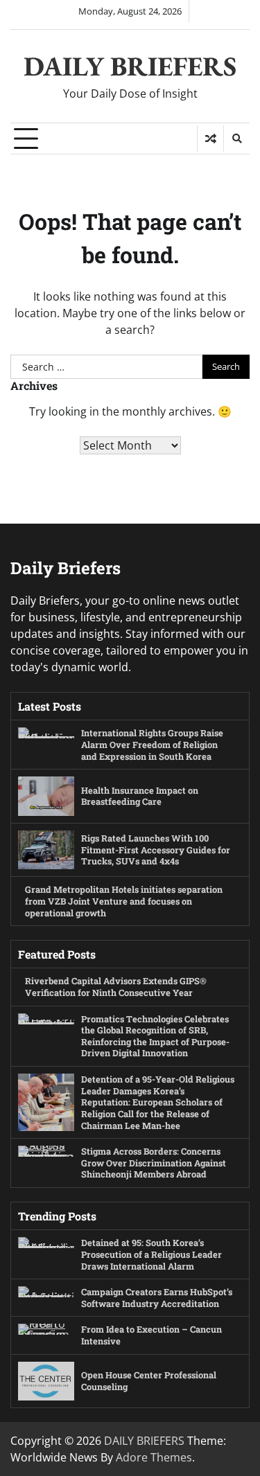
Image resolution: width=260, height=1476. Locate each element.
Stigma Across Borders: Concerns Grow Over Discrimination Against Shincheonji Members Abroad (153, 1163)
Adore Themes (154, 1457)
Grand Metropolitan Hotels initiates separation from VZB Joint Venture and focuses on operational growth (124, 901)
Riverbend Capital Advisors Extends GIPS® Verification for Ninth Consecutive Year (116, 986)
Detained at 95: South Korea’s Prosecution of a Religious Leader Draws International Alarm (151, 1254)
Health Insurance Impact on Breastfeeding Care (139, 796)
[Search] (236, 138)
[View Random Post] (210, 138)
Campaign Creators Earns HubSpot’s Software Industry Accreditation (156, 1297)
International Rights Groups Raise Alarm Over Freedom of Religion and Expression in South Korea (152, 744)
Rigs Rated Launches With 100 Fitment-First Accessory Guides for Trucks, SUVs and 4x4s (155, 849)
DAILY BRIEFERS (130, 66)
